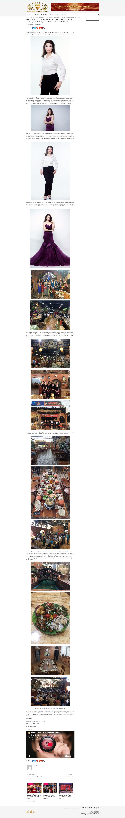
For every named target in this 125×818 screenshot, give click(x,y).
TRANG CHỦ (29, 14)
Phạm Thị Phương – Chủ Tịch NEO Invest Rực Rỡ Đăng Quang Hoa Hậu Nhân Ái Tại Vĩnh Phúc (49, 796)
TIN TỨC (37, 14)
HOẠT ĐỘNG (44, 14)
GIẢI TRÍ (51, 14)
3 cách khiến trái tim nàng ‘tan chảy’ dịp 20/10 (36, 776)
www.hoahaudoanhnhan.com (94, 814)
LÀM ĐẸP (64, 14)
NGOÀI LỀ (57, 14)
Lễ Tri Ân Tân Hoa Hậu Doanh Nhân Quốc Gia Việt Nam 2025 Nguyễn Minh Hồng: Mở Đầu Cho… (66, 796)
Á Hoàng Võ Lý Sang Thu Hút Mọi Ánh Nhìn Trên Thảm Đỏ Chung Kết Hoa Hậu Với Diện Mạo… (34, 796)
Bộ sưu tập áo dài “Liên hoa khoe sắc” (65, 776)
